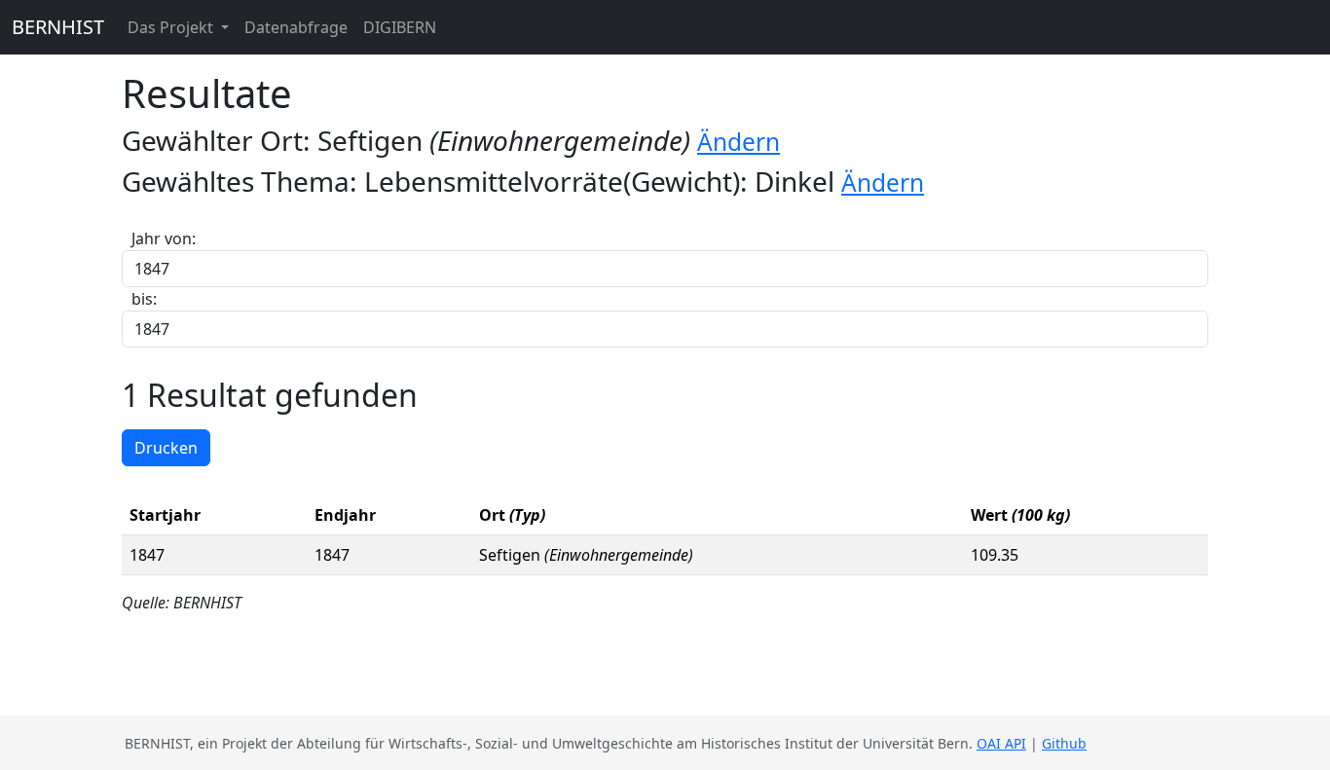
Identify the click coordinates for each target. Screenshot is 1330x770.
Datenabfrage (296, 27)
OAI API (1001, 743)
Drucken (166, 447)
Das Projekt (172, 27)
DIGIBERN (399, 27)
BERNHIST (58, 27)
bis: (144, 299)
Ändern (738, 142)
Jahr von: (163, 238)
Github (1064, 743)
